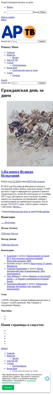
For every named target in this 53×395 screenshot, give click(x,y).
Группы (16, 75)
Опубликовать (19, 65)
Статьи (10, 62)
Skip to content (8, 17)
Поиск (36, 12)
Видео (15, 57)
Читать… (17, 206)
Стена (10, 73)
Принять (8, 387)
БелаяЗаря (44, 211)
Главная (10, 52)
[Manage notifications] (47, 378)
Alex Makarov (13, 276)
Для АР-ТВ (12, 60)
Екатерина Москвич (16, 284)
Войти (10, 7)
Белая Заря (12, 68)
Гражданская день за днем (24, 70)
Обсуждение (39, 181)
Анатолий (12, 256)
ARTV (29, 181)
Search (4, 80)
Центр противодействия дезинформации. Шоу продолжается (26, 271)
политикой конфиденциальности (19, 381)
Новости (11, 55)
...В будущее (8, 222)
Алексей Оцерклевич (17, 268)
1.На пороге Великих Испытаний (17, 173)
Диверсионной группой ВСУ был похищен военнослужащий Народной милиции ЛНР (28, 258)
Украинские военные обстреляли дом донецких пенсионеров (27, 286)
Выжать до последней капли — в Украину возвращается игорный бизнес (28, 278)
